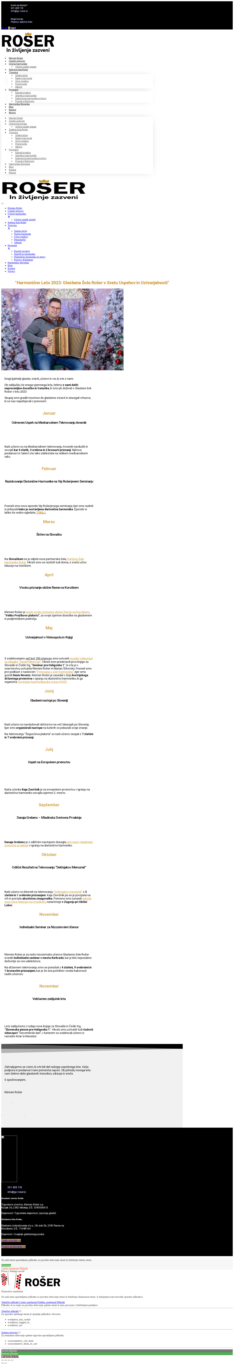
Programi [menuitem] (12, 247)
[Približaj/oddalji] (2, 1360)
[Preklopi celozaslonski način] (5, 1360)
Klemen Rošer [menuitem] (15, 208)
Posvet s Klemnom (24, 101)
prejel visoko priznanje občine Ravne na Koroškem (57, 612)
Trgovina (13, 72)
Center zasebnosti (10, 1268)
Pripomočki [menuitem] (20, 239)
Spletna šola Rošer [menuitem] (17, 222)
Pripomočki (21, 84)
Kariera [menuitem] (11, 268)
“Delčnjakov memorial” (68, 891)
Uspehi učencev (17, 61)
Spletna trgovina (9, 1332)
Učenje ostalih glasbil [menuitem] (24, 219)
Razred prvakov (23, 92)
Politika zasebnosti (47, 1302)
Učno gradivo (22, 81)
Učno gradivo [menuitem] (21, 236)
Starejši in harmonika (25, 95)
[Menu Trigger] (2, 203)
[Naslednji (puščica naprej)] (5, 1363)
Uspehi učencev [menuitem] (16, 211)
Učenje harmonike (18, 64)
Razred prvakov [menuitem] (22, 251)
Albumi (18, 87)
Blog (11, 107)
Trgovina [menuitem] (12, 227)
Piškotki (24, 1268)
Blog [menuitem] (10, 265)
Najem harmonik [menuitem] (22, 234)
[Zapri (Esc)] (12, 1360)
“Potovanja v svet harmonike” (55, 671)
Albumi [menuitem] (18, 242)
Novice (12, 112)
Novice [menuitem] (11, 271)
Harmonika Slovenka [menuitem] (18, 262)
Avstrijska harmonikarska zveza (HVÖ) (42, 682)
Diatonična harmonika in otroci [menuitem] (29, 257)
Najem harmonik (23, 78)
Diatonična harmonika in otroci (30, 98)
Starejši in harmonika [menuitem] (24, 254)
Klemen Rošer (16, 58)
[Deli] (9, 1360)
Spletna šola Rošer (18, 69)
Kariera (12, 110)
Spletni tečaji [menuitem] (20, 231)
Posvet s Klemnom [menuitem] (23, 259)
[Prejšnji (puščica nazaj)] (2, 1363)
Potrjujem (6, 1265)
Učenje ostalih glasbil (25, 67)
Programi (13, 89)
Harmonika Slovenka (19, 104)
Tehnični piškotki (10, 1302)
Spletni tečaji (21, 75)
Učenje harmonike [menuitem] (17, 215)
